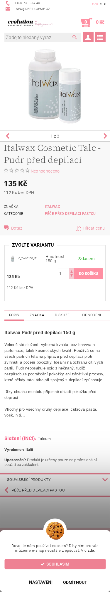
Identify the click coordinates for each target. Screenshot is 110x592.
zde (91, 550)
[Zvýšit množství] (71, 271)
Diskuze (62, 315)
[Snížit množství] (71, 276)
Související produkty (29, 479)
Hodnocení (90, 315)
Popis (14, 315)
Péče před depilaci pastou (70, 214)
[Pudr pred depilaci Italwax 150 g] (12, 258)
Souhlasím (57, 564)
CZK (95, 4)
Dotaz (17, 228)
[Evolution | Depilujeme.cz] (29, 22)
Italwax (52, 207)
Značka (37, 315)
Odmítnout (75, 582)
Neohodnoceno (45, 171)
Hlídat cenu (94, 228)
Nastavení (41, 582)
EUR (103, 4)
